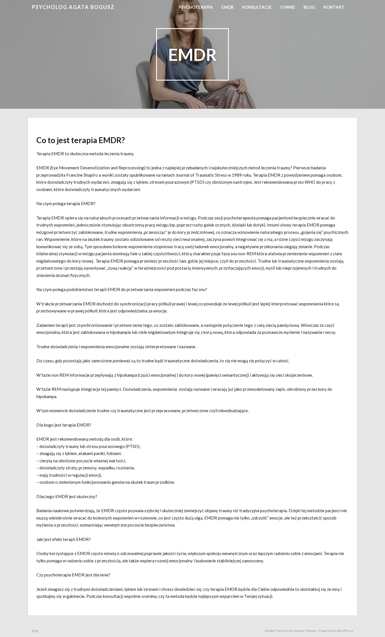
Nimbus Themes (305, 630)
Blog (309, 7)
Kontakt (334, 7)
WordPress (345, 630)
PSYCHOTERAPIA (196, 7)
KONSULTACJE (257, 7)
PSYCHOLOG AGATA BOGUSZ (73, 7)
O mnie (287, 7)
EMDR (228, 7)
